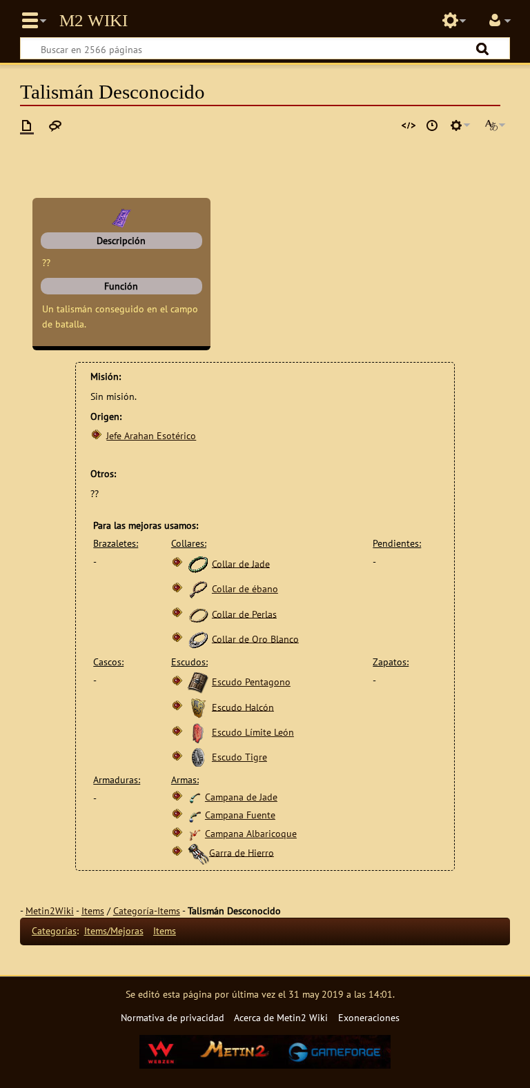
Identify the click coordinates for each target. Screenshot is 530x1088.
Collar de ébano (245, 588)
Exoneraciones (369, 1017)
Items (92, 910)
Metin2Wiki (50, 910)
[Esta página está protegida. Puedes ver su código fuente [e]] (408, 125)
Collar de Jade (241, 563)
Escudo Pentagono (251, 681)
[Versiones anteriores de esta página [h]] (432, 125)
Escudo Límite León (253, 731)
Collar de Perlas (244, 613)
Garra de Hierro (241, 851)
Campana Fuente (240, 814)
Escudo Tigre (239, 756)
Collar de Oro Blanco (255, 638)
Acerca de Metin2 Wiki (281, 1017)
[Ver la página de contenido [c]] (27, 125)
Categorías (54, 930)
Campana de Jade (241, 796)
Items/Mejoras (114, 930)
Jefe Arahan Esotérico (151, 435)
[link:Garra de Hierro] (198, 851)
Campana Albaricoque (251, 833)
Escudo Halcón (243, 706)
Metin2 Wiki (93, 21)
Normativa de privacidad (172, 1017)
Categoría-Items (146, 910)
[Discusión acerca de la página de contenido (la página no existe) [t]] (55, 125)
